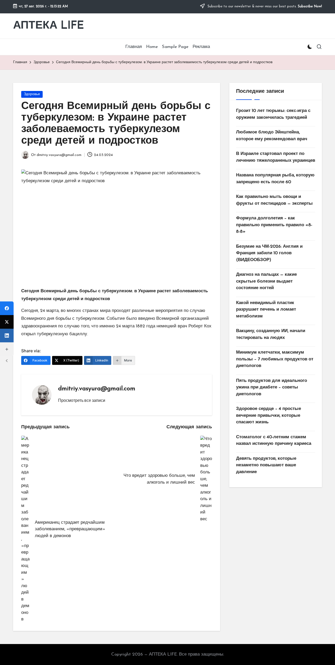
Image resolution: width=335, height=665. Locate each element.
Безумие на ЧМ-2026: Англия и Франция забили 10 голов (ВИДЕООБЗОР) (269, 253)
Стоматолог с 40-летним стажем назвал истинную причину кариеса (273, 440)
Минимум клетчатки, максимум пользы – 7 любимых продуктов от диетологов (274, 359)
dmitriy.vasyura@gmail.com (96, 389)
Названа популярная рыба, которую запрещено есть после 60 (275, 178)
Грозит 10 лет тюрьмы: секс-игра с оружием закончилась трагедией (273, 114)
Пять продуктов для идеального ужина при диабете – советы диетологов (271, 387)
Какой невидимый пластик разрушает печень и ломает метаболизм (266, 309)
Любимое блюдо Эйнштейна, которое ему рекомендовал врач (271, 135)
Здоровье (32, 94)
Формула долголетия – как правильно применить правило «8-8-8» (274, 225)
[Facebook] (7, 308)
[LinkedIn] (7, 335)
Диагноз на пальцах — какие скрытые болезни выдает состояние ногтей (266, 281)
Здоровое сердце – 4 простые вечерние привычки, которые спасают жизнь (268, 415)
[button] (81, 400)
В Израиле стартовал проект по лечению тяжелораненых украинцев (275, 157)
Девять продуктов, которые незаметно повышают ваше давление (266, 465)
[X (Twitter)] (7, 322)
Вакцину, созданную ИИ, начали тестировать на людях (270, 334)
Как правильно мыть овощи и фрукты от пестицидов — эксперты (274, 200)
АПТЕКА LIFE (48, 25)
